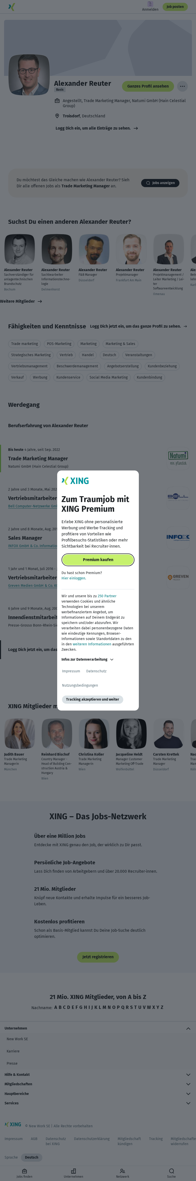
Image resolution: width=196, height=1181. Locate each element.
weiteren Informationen (92, 644)
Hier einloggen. (74, 578)
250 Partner (107, 596)
